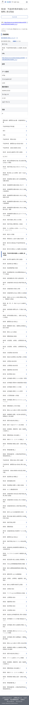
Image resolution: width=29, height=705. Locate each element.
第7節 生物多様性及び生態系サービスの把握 (14, 531)
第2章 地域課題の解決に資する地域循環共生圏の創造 (14, 179)
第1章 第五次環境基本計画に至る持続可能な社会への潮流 (14, 161)
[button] (27, 2)
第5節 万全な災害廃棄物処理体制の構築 (14, 563)
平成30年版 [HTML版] (8, 126)
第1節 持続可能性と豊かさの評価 (12, 219)
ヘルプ (25, 697)
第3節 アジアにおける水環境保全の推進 (14, 593)
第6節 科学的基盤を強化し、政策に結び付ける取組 (14, 316)
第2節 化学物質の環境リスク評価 (12, 387)
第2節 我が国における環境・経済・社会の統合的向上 (14, 173)
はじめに (5, 156)
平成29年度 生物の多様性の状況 (12, 147)
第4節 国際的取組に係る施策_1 (11, 435)
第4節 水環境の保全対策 (10, 361)
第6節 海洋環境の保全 (9, 606)
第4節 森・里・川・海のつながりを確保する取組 (14, 304)
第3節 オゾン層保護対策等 (10, 489)
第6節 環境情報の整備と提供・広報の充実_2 (14, 677)
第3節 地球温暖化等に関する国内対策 (13, 278)
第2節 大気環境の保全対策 (10, 352)
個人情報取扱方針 (14, 699)
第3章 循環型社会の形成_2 (10, 537)
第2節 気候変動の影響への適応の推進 (13, 485)
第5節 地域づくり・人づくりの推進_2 (13, 672)
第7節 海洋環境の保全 (9, 374)
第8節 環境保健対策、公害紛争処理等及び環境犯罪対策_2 (14, 688)
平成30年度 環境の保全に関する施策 (13, 460)
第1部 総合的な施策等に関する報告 (13, 152)
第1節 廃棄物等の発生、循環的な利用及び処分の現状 (14, 326)
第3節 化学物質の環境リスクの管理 (13, 391)
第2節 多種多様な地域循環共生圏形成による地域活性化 (14, 548)
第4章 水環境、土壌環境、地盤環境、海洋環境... (14, 579)
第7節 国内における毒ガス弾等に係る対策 (14, 410)
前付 (4, 130)
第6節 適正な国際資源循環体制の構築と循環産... (14, 569)
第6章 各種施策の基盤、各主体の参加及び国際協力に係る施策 (14, 415)
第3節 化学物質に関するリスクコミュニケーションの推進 (14, 631)
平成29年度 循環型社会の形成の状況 (13, 143)
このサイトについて (7, 697)
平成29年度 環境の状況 (9, 139)
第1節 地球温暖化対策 (9, 481)
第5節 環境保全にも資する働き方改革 (13, 238)
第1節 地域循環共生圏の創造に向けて (13, 185)
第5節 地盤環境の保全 (9, 601)
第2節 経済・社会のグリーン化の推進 (13, 424)
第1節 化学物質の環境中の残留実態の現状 (14, 382)
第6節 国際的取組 (8, 526)
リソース (14, 16)
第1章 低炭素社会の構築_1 (10, 263)
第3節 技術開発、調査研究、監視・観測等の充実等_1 (14, 430)
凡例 (4, 135)
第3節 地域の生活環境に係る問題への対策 (14, 357)
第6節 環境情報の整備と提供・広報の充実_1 (14, 444)
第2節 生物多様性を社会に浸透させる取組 (14, 293)
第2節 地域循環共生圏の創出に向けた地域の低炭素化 (14, 190)
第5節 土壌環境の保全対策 (10, 365)
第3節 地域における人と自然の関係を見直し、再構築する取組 (14, 298)
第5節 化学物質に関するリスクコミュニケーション (14, 400)
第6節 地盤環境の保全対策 (10, 369)
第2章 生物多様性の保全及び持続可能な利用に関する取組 (14, 494)
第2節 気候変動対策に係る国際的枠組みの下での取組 (14, 273)
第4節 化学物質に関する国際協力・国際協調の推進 (14, 638)
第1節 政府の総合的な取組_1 (11, 420)
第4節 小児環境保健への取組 (11, 395)
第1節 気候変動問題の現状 (10, 268)
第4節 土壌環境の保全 (9, 597)
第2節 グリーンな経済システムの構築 (13, 657)
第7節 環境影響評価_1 (9, 449)
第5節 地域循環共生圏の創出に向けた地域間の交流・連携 (14, 208)
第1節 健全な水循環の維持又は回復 (13, 584)
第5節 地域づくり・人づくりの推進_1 (13, 439)
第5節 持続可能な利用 (9, 522)
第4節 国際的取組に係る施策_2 (11, 668)
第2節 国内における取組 (10, 332)
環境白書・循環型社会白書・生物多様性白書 (14, 121)
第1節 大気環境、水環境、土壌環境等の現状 (14, 347)
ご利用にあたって (17, 697)
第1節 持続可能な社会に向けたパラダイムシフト (14, 167)
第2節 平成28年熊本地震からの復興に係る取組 (14, 254)
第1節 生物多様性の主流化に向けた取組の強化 (14, 500)
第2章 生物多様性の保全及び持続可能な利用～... (14, 283)
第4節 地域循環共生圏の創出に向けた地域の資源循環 (14, 202)
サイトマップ (19, 701)
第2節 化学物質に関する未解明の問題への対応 (14, 625)
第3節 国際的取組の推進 (10, 336)
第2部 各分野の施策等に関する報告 (13, 259)
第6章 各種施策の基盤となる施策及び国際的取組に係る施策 (14, 648)
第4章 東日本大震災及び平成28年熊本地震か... (14, 243)
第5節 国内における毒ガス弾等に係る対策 (14, 643)
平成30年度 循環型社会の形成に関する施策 (14, 465)
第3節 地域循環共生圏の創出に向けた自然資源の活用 (14, 196)
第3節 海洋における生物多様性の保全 (13, 512)
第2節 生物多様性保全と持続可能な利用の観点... (14, 506)
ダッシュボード (10, 701)
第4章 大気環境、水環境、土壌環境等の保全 (14, 341)
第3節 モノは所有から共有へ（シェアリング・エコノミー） (14, 229)
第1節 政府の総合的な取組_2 (11, 653)
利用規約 (6, 699)
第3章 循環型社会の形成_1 (10, 321)
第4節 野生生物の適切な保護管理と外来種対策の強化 (14, 517)
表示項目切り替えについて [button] (8, 38)
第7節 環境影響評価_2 (9, 682)
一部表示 (14, 41)
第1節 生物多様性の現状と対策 (11, 288)
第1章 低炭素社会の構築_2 (10, 476)
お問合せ (22, 699)
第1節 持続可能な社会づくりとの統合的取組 (14, 542)
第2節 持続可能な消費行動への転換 (13, 224)
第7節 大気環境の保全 (9, 610)
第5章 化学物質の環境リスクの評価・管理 (14, 378)
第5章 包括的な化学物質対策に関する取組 (14, 614)
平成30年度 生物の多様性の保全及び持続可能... (14, 471)
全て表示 (19, 41)
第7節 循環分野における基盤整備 (12, 574)
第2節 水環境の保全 (8, 588)
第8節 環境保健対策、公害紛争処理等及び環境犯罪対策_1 (14, 455)
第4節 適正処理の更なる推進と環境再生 (14, 559)
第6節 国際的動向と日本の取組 (11, 406)
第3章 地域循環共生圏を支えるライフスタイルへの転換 (14, 214)
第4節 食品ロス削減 (8, 234)
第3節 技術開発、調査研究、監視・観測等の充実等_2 (14, 663)
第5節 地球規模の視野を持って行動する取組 (14, 310)
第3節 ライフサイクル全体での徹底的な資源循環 (14, 554)
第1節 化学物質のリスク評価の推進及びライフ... (14, 619)
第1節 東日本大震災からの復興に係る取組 (14, 249)
